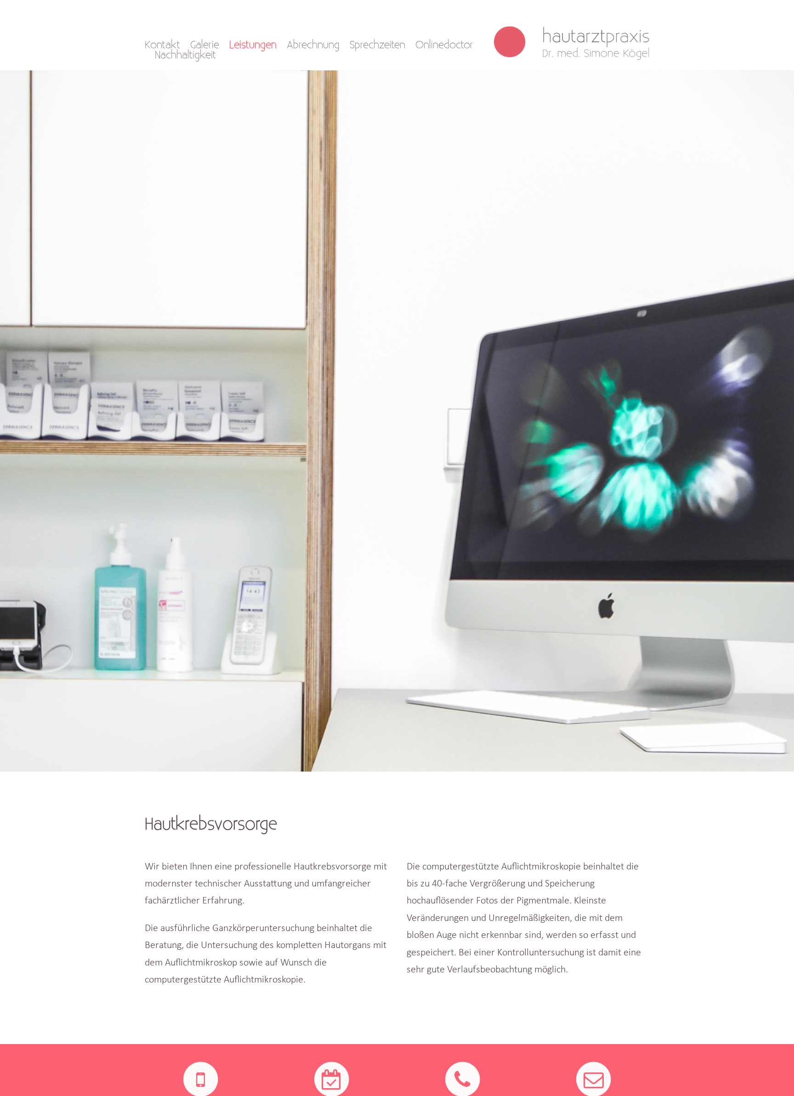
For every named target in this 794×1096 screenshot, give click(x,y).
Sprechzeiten (377, 45)
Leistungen (253, 45)
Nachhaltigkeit (185, 55)
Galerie (204, 45)
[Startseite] (576, 35)
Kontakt (162, 45)
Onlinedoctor (444, 45)
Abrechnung (313, 45)
